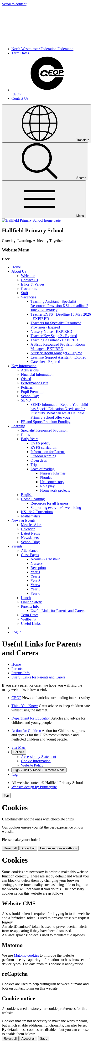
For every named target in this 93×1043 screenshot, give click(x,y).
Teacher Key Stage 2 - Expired (54, 336)
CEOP (16, 698)
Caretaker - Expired (45, 362)
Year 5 (35, 589)
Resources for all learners (49, 503)
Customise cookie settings (58, 848)
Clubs (25, 435)
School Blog (30, 542)
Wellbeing (28, 619)
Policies (27, 387)
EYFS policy (40, 443)
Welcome (28, 276)
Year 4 (35, 585)
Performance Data (34, 383)
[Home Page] (31, 220)
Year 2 (35, 576)
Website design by (34, 787)
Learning (18, 426)
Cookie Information (36, 761)
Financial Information (37, 374)
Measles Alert (31, 525)
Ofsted (26, 379)
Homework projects (55, 490)
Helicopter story (52, 482)
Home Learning (33, 499)
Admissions (30, 370)
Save (43, 1038)
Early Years (29, 439)
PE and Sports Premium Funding (46, 422)
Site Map (18, 747)
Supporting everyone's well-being (56, 508)
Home (16, 267)
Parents (16, 546)
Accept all (28, 848)
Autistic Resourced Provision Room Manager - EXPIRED (58, 346)
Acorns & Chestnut (45, 559)
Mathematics (30, 516)
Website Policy (32, 765)
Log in (16, 632)
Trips (34, 465)
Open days (39, 460)
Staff (24, 293)
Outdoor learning (43, 456)
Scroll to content (14, 4)
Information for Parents (48, 452)
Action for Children (26, 731)
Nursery (37, 563)
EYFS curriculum (44, 447)
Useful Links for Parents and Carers (57, 611)
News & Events (23, 520)
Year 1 (35, 572)
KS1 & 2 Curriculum (37, 512)
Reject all (10, 848)
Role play (47, 486)
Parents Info (30, 606)
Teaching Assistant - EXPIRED (54, 340)
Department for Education (31, 718)
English (26, 495)
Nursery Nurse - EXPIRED (51, 331)
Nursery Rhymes (53, 473)
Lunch (26, 598)
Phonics (46, 477)
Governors (29, 289)
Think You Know (24, 706)
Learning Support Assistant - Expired (58, 357)
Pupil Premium (32, 392)
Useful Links (31, 623)
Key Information (23, 366)
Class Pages (30, 555)
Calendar (28, 529)
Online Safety (31, 602)
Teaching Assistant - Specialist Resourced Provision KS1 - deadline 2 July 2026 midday (59, 305)
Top (6, 795)
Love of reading (43, 469)
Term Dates (20, 53)
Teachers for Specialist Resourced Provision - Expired (56, 325)
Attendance (29, 550)
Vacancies (28, 297)
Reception (38, 568)
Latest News (30, 533)
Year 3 (35, 581)
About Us (18, 271)
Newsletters (30, 538)
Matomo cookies (26, 955)
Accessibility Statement (38, 757)
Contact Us (19, 98)
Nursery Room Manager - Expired (56, 353)
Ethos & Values (32, 284)
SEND (26, 400)
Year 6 (35, 593)
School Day (30, 396)
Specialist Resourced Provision (44, 430)
